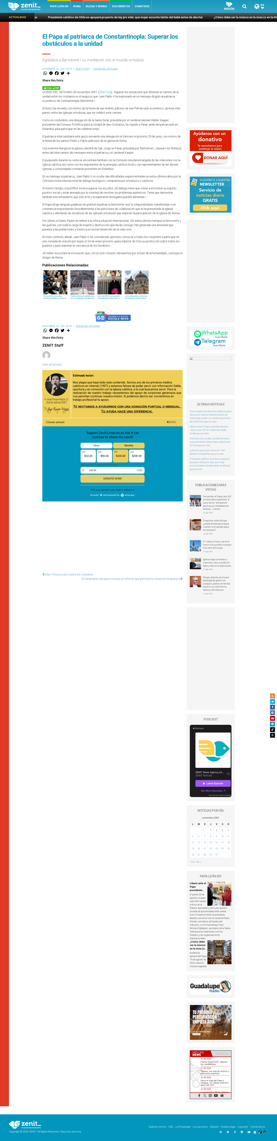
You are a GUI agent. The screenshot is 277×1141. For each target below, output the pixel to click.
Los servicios (200, 1126)
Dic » (198, 862)
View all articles (52, 364)
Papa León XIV (59, 6)
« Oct (192, 862)
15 (210, 842)
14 (204, 842)
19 (193, 848)
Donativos (142, 6)
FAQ (170, 1126)
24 (222, 848)
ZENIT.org (105, 92)
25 (228, 848)
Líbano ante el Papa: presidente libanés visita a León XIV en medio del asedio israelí (209, 430)
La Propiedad (182, 1126)
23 (216, 848)
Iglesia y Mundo (96, 6)
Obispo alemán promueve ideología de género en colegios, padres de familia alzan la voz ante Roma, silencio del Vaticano (216, 583)
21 (204, 848)
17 (222, 842)
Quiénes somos (157, 1126)
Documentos (121, 6)
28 (204, 854)
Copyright (242, 1126)
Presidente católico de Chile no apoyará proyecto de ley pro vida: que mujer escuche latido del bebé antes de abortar (210, 462)
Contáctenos (257, 1126)
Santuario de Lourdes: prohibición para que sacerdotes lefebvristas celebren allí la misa (210, 442)
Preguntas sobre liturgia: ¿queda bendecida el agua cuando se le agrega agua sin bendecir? (216, 525)
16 (216, 842)
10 (222, 836)
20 (198, 848)
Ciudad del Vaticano (105, 69)
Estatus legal (228, 1126)
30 (216, 854)
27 (198, 854)
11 (228, 836)
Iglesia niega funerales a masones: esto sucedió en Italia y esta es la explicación (217, 562)
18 (228, 842)
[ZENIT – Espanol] (28, 6)
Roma (77, 6)
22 (210, 848)
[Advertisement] (112, 543)
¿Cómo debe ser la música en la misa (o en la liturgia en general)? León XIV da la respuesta (207, 17)
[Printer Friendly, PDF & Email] (51, 87)
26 (193, 854)
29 (210, 854)
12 (193, 842)
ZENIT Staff (83, 69)
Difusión (214, 1126)
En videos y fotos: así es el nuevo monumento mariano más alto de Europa (217, 544)
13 (198, 842)
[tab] (200, 1054)
